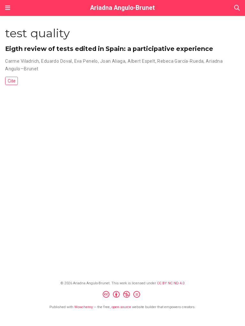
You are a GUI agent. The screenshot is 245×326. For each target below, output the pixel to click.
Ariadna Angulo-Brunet (122, 7)
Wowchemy (83, 307)
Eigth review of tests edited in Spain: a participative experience (109, 49)
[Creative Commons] (123, 295)
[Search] (237, 8)
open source (121, 307)
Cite (12, 80)
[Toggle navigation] (7, 8)
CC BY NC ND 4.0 (170, 283)
